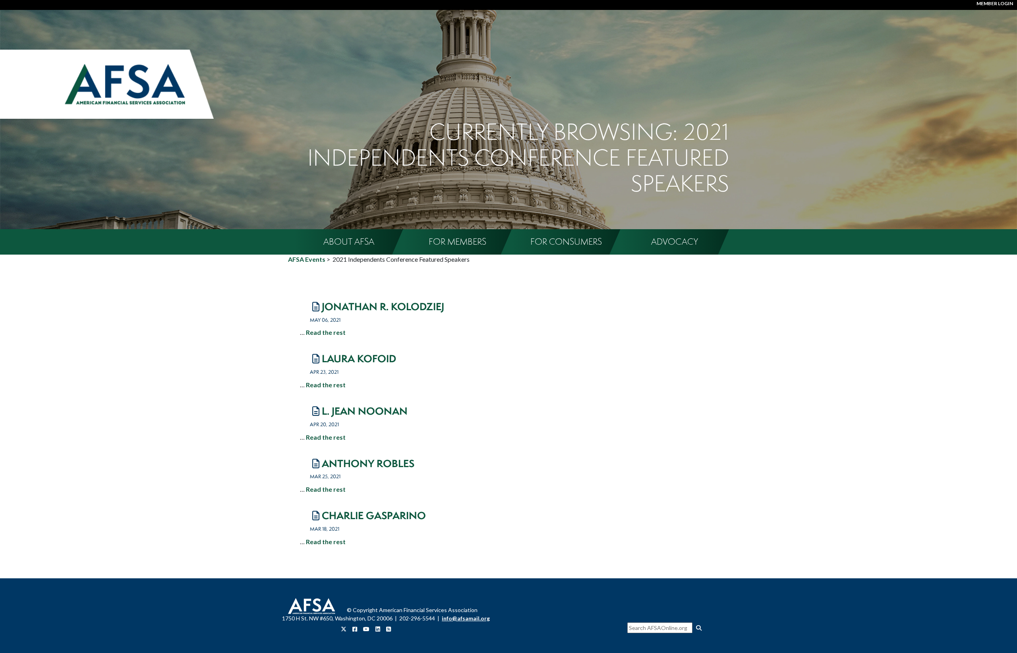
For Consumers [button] (566, 241)
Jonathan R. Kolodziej (383, 306)
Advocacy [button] (674, 241)
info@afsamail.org (466, 618)
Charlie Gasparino (374, 515)
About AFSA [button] (348, 241)
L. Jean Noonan (365, 411)
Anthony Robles (368, 463)
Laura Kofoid (359, 358)
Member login (994, 3)
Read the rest (326, 332)
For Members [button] (457, 241)
